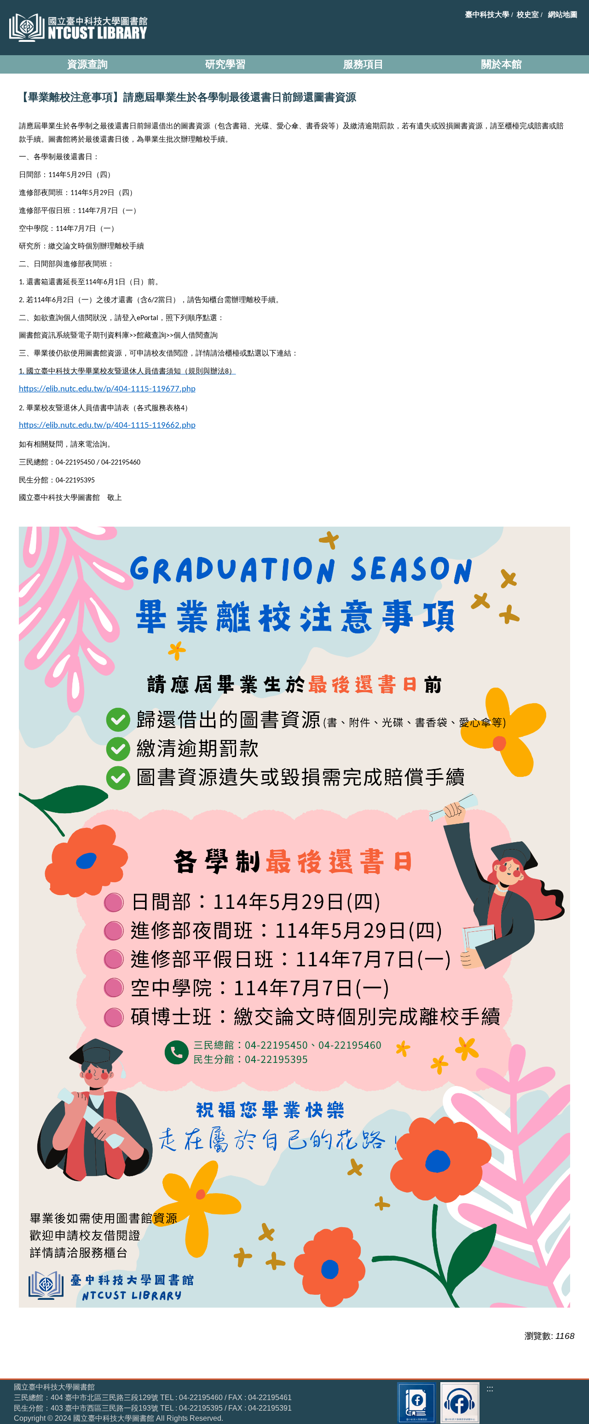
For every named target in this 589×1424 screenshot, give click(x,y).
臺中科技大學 (487, 14)
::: (489, 1388)
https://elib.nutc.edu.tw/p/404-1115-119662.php (107, 425)
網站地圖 (562, 14)
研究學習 (225, 64)
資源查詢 (87, 64)
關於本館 (501, 64)
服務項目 (363, 64)
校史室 (528, 14)
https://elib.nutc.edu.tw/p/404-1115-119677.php (107, 389)
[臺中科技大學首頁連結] (76, 27)
